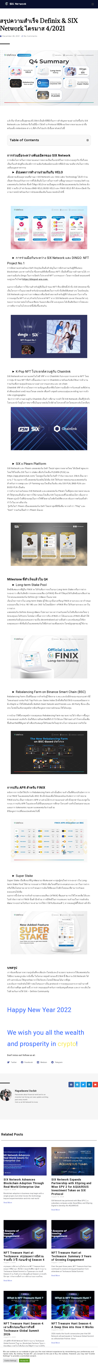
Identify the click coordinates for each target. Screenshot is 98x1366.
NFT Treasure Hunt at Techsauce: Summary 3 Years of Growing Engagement (71, 1256)
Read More (8, 1202)
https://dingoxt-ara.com (35, 279)
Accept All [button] (24, 1360)
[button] (87, 140)
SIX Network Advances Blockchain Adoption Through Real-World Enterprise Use (24, 1183)
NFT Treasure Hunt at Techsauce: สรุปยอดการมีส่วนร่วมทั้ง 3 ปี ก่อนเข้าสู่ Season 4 (24, 1256)
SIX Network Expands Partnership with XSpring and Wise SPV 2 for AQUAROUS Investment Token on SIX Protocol (71, 1187)
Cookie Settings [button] (10, 1360)
